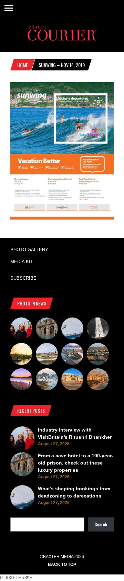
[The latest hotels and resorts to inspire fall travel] (98, 380)
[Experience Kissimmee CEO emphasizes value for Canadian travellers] (47, 355)
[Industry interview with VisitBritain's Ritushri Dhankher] (21, 329)
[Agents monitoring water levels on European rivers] (21, 355)
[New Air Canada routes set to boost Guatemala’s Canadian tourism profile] (21, 380)
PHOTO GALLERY (29, 249)
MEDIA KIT (21, 261)
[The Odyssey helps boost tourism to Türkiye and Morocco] (72, 380)
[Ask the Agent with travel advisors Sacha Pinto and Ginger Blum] (98, 329)
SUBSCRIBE (23, 278)
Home (22, 64)
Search (101, 524)
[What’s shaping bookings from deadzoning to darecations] (72, 329)
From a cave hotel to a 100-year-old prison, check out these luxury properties (75, 463)
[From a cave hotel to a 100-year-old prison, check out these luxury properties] (47, 329)
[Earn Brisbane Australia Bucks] (72, 355)
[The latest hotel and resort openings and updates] (98, 355)
